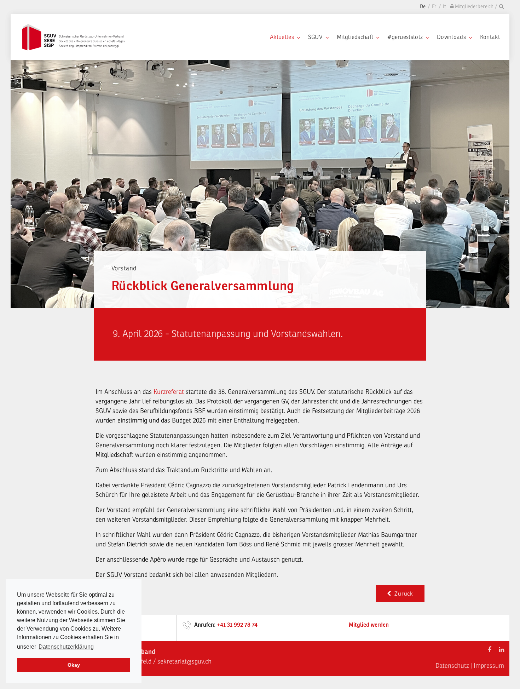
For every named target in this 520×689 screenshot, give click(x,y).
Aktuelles (282, 37)
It (444, 7)
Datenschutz (452, 665)
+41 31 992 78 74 (237, 625)
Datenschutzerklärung (66, 647)
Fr (434, 7)
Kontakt (490, 37)
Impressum (489, 665)
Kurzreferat (170, 391)
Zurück (402, 594)
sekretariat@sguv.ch (184, 661)
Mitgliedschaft (355, 37)
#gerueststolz (405, 37)
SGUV (315, 37)
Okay (74, 665)
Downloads (451, 37)
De (423, 7)
